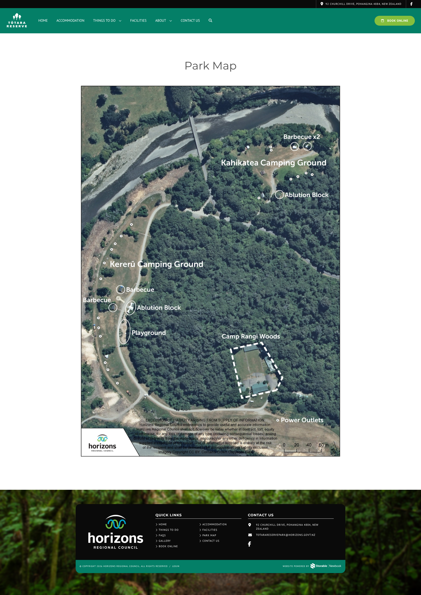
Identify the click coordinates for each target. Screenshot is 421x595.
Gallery (165, 541)
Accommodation (70, 20)
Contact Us (190, 20)
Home (43, 20)
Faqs (162, 535)
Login (175, 566)
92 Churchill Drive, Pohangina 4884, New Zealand (287, 527)
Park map (209, 535)
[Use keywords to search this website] (210, 20)
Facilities (138, 20)
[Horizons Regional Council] (115, 549)
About (160, 20)
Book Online (397, 21)
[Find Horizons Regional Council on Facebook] (411, 4)
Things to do (104, 20)
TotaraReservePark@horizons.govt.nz (286, 535)
